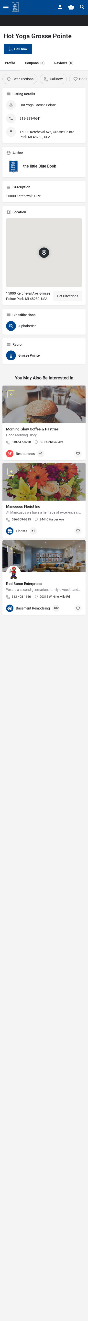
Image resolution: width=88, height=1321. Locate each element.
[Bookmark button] (78, 454)
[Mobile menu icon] (5, 7)
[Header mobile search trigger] (82, 7)
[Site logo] (16, 7)
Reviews (63, 63)
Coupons (34, 63)
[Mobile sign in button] (60, 7)
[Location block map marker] (44, 252)
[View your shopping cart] (71, 7)
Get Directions (67, 296)
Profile (10, 63)
